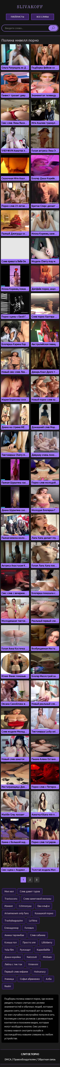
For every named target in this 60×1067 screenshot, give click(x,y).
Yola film (9, 949)
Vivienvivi (33, 964)
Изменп (9, 906)
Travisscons (11, 898)
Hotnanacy (40, 971)
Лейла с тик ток (13, 964)
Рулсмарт (25, 949)
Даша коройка (13, 957)
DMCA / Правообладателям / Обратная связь (30, 1059)
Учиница (9, 979)
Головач (29, 928)
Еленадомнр (11, 928)
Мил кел (9, 891)
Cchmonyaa (25, 906)
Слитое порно (30, 1054)
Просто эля (29, 942)
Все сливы (43, 17)
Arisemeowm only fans (17, 913)
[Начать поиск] (53, 28)
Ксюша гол (11, 942)
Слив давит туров (30, 891)
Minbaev (47, 957)
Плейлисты (17, 17)
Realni (8, 986)
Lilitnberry (47, 942)
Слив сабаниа (37, 935)
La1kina (33, 920)
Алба (49, 979)
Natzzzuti (32, 957)
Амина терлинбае (14, 935)
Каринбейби (43, 949)
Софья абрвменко (30, 979)
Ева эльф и (44, 906)
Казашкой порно (44, 913)
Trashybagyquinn (14, 920)
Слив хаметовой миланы (37, 898)
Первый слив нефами (16, 971)
